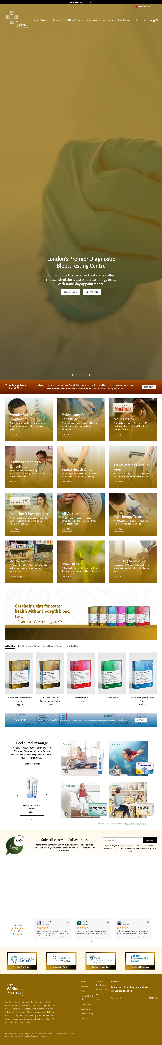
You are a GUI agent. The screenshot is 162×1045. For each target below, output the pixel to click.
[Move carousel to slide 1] (76, 521)
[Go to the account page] (150, 20)
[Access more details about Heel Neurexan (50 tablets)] (113, 918)
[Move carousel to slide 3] (82, 521)
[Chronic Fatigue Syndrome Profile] (143, 820)
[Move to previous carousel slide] (72, 521)
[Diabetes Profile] (81, 820)
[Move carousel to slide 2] (79, 521)
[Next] (119, 2)
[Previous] (43, 2)
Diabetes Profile (81, 844)
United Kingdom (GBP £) (146, 6)
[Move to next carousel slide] (89, 521)
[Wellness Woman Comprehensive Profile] (50, 820)
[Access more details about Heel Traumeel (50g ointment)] (66, 918)
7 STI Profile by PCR (111, 844)
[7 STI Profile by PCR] (112, 820)
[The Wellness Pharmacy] (17, 20)
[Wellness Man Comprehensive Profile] (19, 820)
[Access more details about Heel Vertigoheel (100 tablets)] (66, 960)
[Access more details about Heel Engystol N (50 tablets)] (113, 960)
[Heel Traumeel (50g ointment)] (32, 933)
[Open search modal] (145, 20)
